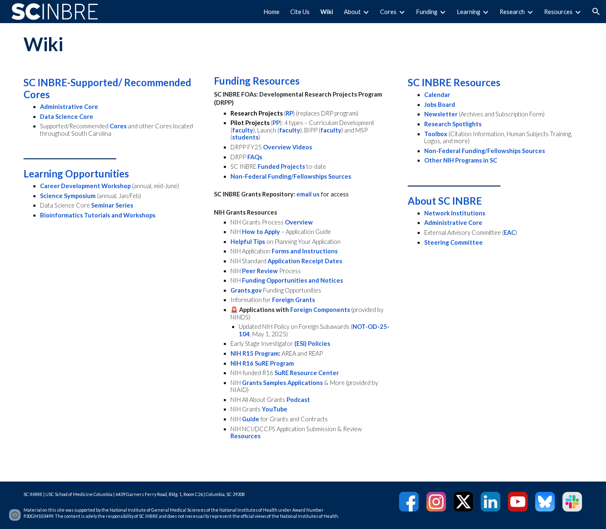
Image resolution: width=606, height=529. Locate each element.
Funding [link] (426, 11)
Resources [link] (558, 11)
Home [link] (271, 11)
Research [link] (512, 11)
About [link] (352, 11)
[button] (596, 11)
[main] (303, 44)
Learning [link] (468, 11)
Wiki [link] (326, 11)
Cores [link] (388, 11)
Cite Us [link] (300, 11)
